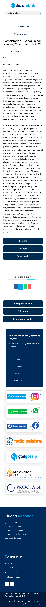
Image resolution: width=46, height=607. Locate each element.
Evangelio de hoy (23, 303)
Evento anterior (24, 26)
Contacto (8, 563)
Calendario (23, 311)
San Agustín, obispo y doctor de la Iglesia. (24, 337)
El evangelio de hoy (13, 526)
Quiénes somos (11, 522)
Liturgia (23, 248)
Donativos (9, 567)
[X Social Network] (20, 287)
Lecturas (16, 359)
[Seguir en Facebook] (7, 584)
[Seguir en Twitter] (12, 584)
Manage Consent (25, 604)
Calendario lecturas (13, 538)
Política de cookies (33, 601)
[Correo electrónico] (29, 286)
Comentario (23, 256)
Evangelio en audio (23, 319)
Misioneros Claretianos (14, 572)
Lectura (23, 241)
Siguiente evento (21, 34)
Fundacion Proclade (13, 577)
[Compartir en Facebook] (16, 286)
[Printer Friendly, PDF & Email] (36, 266)
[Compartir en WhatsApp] (25, 286)
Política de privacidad (16, 601)
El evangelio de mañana (14, 530)
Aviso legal (37, 604)
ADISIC (22, 596)
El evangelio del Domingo (15, 534)
